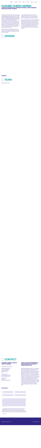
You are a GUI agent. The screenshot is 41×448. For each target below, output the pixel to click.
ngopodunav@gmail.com (7, 375)
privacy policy (24, 411)
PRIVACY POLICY (8, 421)
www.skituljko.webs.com (6, 376)
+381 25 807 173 (5, 374)
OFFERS (3, 75)
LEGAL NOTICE (3, 421)
